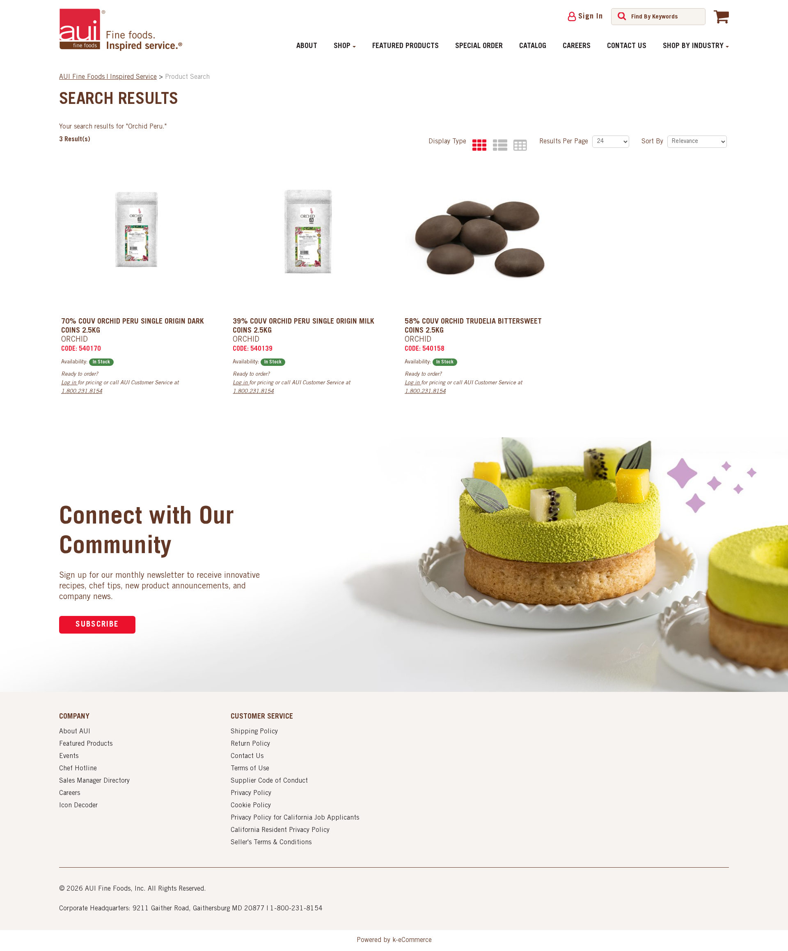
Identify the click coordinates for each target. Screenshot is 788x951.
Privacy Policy (251, 793)
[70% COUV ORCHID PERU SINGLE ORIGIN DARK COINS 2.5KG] (136, 238)
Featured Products (405, 46)
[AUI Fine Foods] (120, 29)
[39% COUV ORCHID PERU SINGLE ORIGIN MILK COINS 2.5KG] (308, 238)
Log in (69, 383)
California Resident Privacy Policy (280, 830)
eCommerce (415, 940)
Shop (342, 46)
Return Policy (250, 744)
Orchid (74, 340)
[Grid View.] (477, 145)
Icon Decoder (78, 805)
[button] (721, 16)
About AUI (74, 731)
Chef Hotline (78, 768)
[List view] (498, 145)
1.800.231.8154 (81, 392)
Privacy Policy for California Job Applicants (295, 818)
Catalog (532, 46)
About (306, 46)
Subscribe (97, 625)
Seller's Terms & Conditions (271, 842)
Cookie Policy (251, 805)
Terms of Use (250, 768)
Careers (577, 46)
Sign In (590, 17)
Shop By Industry (693, 46)
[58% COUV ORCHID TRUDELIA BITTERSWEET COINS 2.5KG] (480, 238)
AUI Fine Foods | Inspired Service (108, 77)
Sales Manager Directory (94, 781)
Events (68, 756)
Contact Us (626, 46)
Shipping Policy (254, 731)
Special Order (479, 46)
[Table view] (518, 145)
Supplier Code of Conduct (269, 781)
